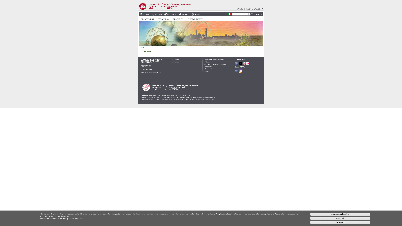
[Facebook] (236, 64)
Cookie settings (209, 69)
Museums (158, 14)
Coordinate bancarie (172, 97)
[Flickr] (247, 64)
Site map (176, 62)
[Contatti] (229, 14)
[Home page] (165, 9)
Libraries (185, 14)
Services (198, 14)
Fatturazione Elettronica (209, 97)
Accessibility (208, 66)
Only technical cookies (340, 214)
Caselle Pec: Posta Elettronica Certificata (190, 97)
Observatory (172, 14)
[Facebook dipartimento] (236, 71)
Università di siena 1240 (249, 9)
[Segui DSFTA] (240, 71)
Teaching (163, 19)
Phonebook (258, 14)
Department (147, 19)
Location (146, 14)
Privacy (207, 71)
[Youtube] (244, 64)
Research (178, 19)
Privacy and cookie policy (72, 219)
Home (142, 47)
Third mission (195, 19)
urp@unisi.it (150, 99)
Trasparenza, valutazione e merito (215, 59)
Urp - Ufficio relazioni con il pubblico (215, 64)
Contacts (176, 59)
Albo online (208, 62)
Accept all (340, 218)
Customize (340, 222)
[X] (240, 64)
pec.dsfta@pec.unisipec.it (152, 72)
